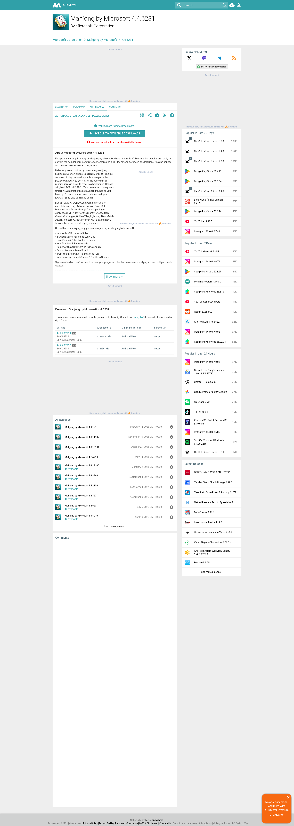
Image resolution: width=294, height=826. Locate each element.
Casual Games (81, 115)
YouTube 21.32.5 (203, 221)
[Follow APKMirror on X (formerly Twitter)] (189, 59)
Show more (113, 276)
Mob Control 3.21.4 (204, 512)
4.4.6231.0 (65, 333)
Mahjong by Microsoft (102, 39)
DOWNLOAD (79, 107)
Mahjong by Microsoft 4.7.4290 (81, 457)
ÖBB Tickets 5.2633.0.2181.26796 (212, 472)
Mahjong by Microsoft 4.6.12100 (82, 465)
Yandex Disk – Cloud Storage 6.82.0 (213, 482)
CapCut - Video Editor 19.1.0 (209, 151)
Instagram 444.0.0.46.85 (207, 432)
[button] (142, 115)
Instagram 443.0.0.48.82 (207, 331)
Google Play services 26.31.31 (210, 291)
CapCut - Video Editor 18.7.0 (209, 191)
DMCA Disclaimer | (149, 823)
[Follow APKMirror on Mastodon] (204, 59)
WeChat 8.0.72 (202, 402)
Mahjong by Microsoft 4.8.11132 (82, 437)
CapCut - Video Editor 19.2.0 (209, 452)
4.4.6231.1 (65, 345)
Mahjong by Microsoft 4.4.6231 (81, 505)
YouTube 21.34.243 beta (207, 301)
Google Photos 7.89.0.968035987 (212, 392)
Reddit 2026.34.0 (203, 311)
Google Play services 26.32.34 (210, 341)
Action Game (63, 115)
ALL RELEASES (97, 107)
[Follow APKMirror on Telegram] (219, 59)
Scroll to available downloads (117, 133)
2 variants (73, 469)
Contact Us (165, 823)
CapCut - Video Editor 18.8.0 (209, 141)
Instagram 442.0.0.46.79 (207, 261)
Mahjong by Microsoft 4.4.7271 (81, 495)
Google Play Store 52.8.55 (208, 271)
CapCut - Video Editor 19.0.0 (209, 161)
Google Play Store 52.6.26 (208, 211)
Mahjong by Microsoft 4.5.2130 (81, 485)
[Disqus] (114, 673)
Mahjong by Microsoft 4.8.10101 (82, 447)
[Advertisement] (115, 75)
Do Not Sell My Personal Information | (119, 823)
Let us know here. (154, 820)
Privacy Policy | (91, 823)
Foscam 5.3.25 (202, 562)
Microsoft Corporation (95, 26)
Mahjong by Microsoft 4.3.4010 (81, 515)
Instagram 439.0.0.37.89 (207, 231)
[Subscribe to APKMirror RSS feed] (234, 59)
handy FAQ (139, 317)
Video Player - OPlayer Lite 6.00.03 (212, 542)
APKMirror (69, 5)
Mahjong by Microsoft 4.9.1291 (81, 427)
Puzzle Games (101, 115)
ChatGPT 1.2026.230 (205, 382)
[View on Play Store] (157, 115)
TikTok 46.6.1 (201, 412)
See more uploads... (114, 526)
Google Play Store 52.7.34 (208, 181)
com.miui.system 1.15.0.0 (207, 281)
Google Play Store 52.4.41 (208, 171)
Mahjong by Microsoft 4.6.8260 (81, 475)
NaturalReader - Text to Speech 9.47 (213, 502)
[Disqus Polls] (114, 585)
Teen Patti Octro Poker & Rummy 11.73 (215, 492)
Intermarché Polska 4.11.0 (208, 522)
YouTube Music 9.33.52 (206, 251)
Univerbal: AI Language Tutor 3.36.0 (213, 532)
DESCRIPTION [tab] (61, 107)
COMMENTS (115, 107)
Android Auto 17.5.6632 (206, 321)
